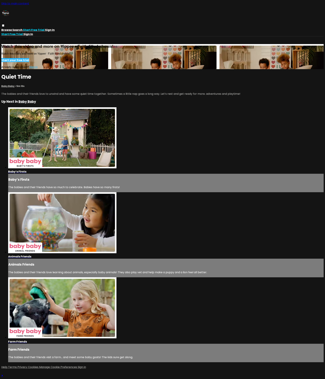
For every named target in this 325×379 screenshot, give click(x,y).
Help (4, 367)
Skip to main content (15, 3)
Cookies (33, 367)
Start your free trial (15, 60)
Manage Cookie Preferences (58, 367)
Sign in (50, 30)
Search (17, 30)
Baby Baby (8, 86)
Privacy (22, 367)
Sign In (28, 34)
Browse (6, 30)
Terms (12, 367)
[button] (3, 25)
